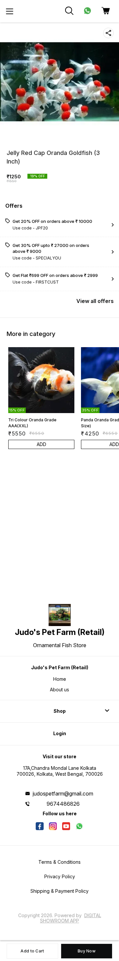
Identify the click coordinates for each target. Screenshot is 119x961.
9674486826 (63, 804)
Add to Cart (32, 950)
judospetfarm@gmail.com (63, 793)
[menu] (9, 11)
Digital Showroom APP (70, 918)
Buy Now (87, 950)
